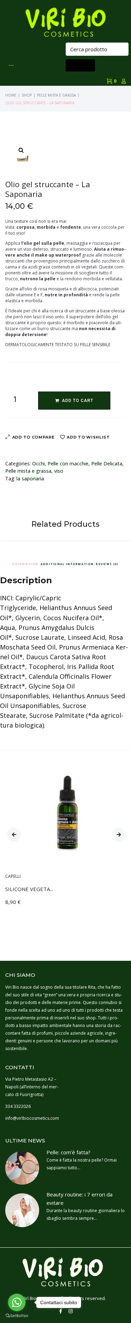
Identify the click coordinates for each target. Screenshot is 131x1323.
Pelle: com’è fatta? (68, 1152)
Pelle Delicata (106, 463)
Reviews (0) (107, 564)
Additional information (67, 564)
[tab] (25, 562)
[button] (14, 835)
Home (10, 95)
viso (58, 470)
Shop (27, 95)
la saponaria (30, 478)
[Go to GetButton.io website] (17, 1316)
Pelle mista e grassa (56, 95)
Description (25, 564)
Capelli (13, 876)
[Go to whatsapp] (17, 1302)
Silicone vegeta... (29, 888)
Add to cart (77, 400)
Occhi (38, 463)
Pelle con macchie (68, 463)
